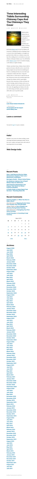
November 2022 (11, 336)
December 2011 (11, 456)
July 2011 (9, 466)
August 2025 (10, 271)
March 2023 (10, 328)
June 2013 (10, 421)
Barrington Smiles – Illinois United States (18, 179)
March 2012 (10, 451)
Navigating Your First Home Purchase (18, 210)
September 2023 (12, 316)
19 (11, 232)
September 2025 (12, 269)
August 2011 (10, 464)
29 (21, 235)
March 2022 (10, 351)
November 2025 (11, 265)
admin (9, 28)
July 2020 (10, 390)
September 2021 (11, 363)
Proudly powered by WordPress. (16, 475)
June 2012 (10, 445)
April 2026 (10, 256)
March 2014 (10, 404)
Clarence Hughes (12, 199)
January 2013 (11, 431)
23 (25, 232)
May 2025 (10, 277)
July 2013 (9, 419)
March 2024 (10, 304)
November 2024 (11, 289)
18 (8, 232)
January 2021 (11, 379)
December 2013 (11, 410)
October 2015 (11, 400)
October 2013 (11, 414)
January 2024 (11, 308)
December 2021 (11, 357)
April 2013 (10, 425)
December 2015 (11, 396)
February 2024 (11, 306)
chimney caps (14, 49)
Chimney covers (10, 96)
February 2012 (11, 453)
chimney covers (13, 60)
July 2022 (9, 343)
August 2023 (10, 318)
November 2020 (11, 382)
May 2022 (10, 347)
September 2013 (11, 416)
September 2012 (11, 439)
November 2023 (11, 312)
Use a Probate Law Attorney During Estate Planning (17, 207)
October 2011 (10, 460)
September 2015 (11, 402)
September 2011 (11, 462)
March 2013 (10, 427)
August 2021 (10, 365)
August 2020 (10, 388)
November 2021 (11, 359)
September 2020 (12, 386)
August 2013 (10, 418)
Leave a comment (23, 28)
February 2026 (11, 260)
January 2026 (11, 262)
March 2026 (10, 258)
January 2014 (11, 408)
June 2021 (10, 369)
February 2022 (11, 353)
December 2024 (11, 287)
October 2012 (11, 437)
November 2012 (11, 435)
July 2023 (9, 320)
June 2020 (10, 392)
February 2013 (11, 429)
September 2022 (12, 340)
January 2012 (11, 455)
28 (18, 235)
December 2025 (11, 263)
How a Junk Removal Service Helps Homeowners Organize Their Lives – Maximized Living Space (17, 176)
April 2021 (10, 373)
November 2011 (11, 458)
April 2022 (10, 349)
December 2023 (11, 310)
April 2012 (10, 449)
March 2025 (10, 281)
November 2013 (11, 412)
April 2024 (10, 302)
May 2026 (10, 254)
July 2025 (9, 273)
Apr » (25, 238)
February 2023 (11, 330)
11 (8, 229)
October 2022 (11, 338)
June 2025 (10, 275)
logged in (14, 125)
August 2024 (10, 295)
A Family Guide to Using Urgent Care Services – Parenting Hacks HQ (17, 190)
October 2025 (11, 267)
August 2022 (10, 341)
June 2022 (10, 345)
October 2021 (11, 361)
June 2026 (10, 252)
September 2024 (12, 293)
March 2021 (10, 375)
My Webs (9, 4)
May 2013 (9, 423)
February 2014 (11, 406)
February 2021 (11, 377)
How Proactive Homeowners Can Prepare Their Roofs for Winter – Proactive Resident (16, 186)
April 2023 (10, 326)
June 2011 (9, 468)
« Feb (11, 238)
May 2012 (9, 447)
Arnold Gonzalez (11, 213)
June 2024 (10, 299)
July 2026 (9, 250)
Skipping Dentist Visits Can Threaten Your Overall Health (18, 203)
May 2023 (10, 324)
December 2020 (11, 380)
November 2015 (11, 398)
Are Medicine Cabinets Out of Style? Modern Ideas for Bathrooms (17, 181)
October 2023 (11, 314)
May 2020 (10, 394)
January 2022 (11, 355)
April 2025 (10, 279)
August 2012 (10, 441)
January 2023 (11, 332)
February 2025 (11, 283)
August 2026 (10, 248)
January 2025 (11, 285)
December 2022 (11, 334)
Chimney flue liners (17, 96)
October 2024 (11, 291)
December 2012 (11, 433)
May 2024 (10, 301)
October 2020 (11, 384)
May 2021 (9, 371)
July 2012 (9, 443)
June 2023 (10, 322)
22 (21, 232)
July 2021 (9, 367)
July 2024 (10, 297)
